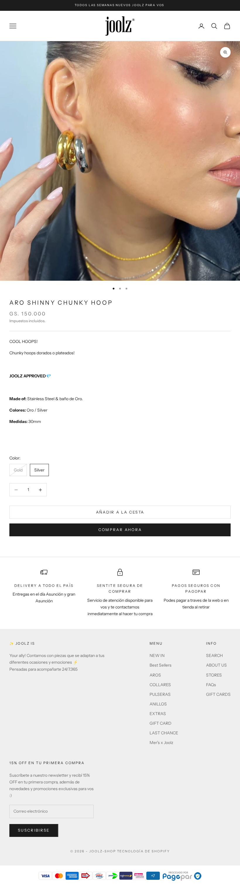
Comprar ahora (120, 529)
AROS (155, 675)
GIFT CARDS (218, 694)
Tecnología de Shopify (143, 851)
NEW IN (157, 655)
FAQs (211, 684)
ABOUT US (216, 665)
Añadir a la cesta (120, 512)
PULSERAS (160, 694)
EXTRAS (158, 713)
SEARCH (214, 655)
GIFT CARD (161, 723)
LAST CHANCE (164, 733)
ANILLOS (158, 704)
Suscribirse (34, 830)
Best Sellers (161, 665)
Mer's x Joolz (161, 742)
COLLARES (160, 684)
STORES (214, 675)
